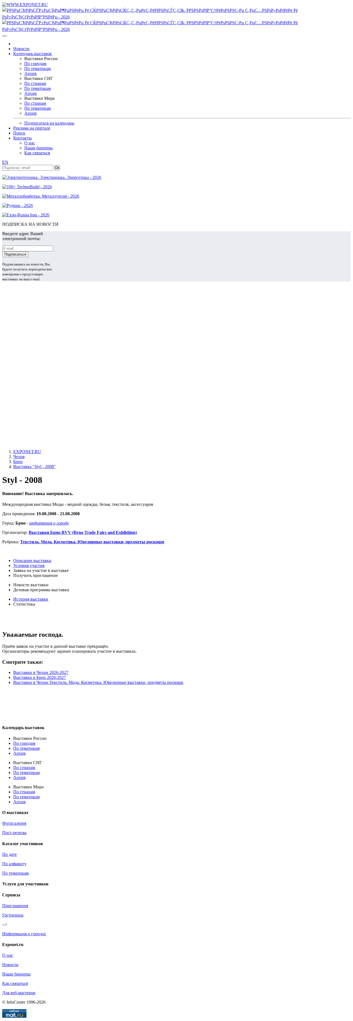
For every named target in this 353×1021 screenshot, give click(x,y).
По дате (9, 854)
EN (5, 162)
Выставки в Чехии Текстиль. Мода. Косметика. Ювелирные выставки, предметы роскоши (98, 682)
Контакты (22, 138)
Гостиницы (12, 915)
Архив (30, 73)
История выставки (30, 599)
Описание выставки (32, 560)
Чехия (19, 456)
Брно (18, 461)
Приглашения (15, 905)
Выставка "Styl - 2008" (34, 466)
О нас (29, 143)
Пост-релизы (14, 832)
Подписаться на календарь (49, 123)
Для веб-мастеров (18, 992)
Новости (21, 48)
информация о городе (49, 523)
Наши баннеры (38, 148)
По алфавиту (14, 863)
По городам (35, 63)
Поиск (19, 133)
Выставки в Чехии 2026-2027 (40, 672)
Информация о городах (24, 933)
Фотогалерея (14, 823)
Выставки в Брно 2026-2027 (39, 677)
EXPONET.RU (27, 451)
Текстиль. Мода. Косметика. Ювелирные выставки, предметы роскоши (92, 541)
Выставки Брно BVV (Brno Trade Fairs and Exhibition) (83, 532)
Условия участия (28, 565)
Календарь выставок (32, 53)
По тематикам (37, 68)
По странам (35, 83)
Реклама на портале (31, 128)
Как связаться (37, 153)
